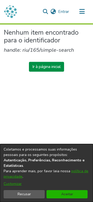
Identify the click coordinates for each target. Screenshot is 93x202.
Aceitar (67, 194)
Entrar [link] (63, 11)
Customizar (13, 183)
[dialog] (46, 173)
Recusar (24, 194)
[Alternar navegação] (82, 12)
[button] (45, 12)
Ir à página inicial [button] (46, 67)
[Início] (10, 11)
